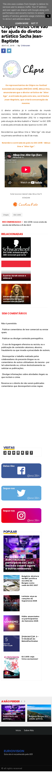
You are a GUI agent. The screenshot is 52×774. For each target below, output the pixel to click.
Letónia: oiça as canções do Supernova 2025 (29, 598)
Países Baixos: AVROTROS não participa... (10, 716)
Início (18, 730)
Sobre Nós (29, 730)
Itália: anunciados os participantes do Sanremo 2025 (30, 618)
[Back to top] (45, 767)
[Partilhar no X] (9, 50)
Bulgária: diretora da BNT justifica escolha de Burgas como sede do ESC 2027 (30, 580)
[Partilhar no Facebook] (3, 50)
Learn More (21, 23)
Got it (34, 23)
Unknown (25, 45)
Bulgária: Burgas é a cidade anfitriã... (38, 718)
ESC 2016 (17, 215)
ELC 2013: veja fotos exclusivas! (30, 658)
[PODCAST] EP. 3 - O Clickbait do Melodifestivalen (30, 638)
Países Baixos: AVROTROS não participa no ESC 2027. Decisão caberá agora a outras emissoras (20, 562)
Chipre (6, 215)
